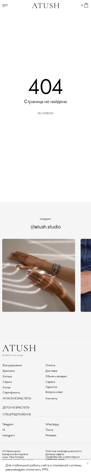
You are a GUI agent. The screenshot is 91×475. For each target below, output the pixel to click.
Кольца (7, 376)
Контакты (51, 398)
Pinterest (51, 435)
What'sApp (52, 424)
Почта (49, 430)
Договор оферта (55, 454)
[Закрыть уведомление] (87, 463)
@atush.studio (45, 227)
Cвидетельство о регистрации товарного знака (63, 458)
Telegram (8, 424)
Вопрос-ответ (54, 392)
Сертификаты (11, 392)
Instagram (8, 435)
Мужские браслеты (17, 398)
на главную (46, 113)
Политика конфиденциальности (64, 451)
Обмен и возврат (56, 376)
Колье (6, 387)
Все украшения (12, 365)
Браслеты (9, 371)
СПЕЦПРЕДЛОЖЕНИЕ (17, 414)
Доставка (51, 371)
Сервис (50, 382)
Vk (3, 430)
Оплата (50, 365)
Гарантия (51, 387)
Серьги (7, 382)
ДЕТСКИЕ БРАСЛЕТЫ (16, 407)
